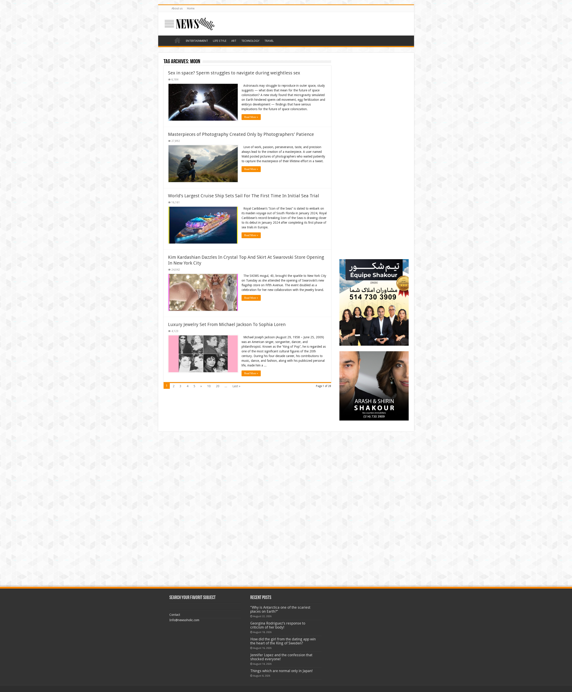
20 (217, 386)
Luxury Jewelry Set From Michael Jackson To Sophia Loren (227, 324)
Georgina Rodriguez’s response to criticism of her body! (277, 625)
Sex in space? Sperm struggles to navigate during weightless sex (234, 73)
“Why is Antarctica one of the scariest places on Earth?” (280, 609)
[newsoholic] (189, 23)
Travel (269, 40)
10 (209, 386)
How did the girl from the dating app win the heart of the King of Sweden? (283, 641)
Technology (250, 40)
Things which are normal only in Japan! (281, 671)
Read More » (251, 117)
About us (177, 8)
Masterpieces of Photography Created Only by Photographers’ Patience (241, 134)
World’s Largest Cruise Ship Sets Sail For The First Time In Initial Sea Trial (243, 195)
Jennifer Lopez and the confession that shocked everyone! (281, 657)
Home (190, 8)
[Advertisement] (374, 86)
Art (233, 40)
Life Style (219, 40)
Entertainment (197, 40)
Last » (236, 386)
